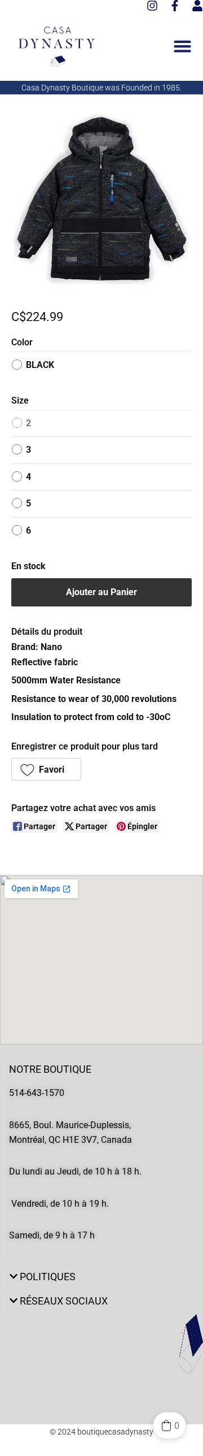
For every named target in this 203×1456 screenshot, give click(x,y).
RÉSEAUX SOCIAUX (64, 1301)
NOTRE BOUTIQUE (50, 1069)
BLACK (40, 364)
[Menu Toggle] (182, 46)
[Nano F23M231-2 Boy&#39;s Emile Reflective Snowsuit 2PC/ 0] (101, 202)
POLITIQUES (48, 1276)
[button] (46, 769)
